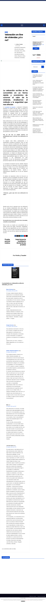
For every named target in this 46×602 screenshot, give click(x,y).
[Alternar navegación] (22, 25)
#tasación (20, 55)
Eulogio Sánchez (10, 325)
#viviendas (22, 57)
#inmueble (21, 49)
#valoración (17, 57)
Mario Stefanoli (9, 289)
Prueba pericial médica (7, 241)
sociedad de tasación (10, 107)
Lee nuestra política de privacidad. (38, 45)
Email (34, 36)
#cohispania (17, 47)
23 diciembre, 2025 (4, 560)
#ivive (21, 50)
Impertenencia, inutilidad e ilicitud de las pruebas (20, 242)
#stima (16, 55)
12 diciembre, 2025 (26, 560)
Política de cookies (32, 596)
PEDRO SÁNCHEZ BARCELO (12, 350)
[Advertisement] (23, 15)
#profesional (19, 52)
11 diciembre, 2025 (26, 573)
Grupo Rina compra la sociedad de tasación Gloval (37, 76)
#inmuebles (17, 50)
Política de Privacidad (41, 596)
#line (24, 50)
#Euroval (16, 49)
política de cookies (27, 600)
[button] (41, 25)
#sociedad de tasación (19, 54)
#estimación (22, 47)
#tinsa (24, 55)
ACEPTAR (23, 601)
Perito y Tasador (19, 44)
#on (15, 52)
